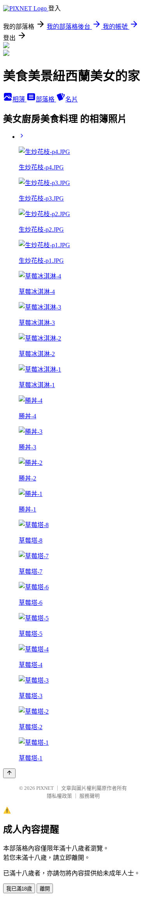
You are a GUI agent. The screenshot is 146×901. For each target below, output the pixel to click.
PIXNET (45, 788)
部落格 (46, 99)
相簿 (19, 99)
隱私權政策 (59, 796)
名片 (71, 99)
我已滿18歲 (19, 889)
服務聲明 (89, 796)
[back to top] (9, 773)
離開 (45, 889)
